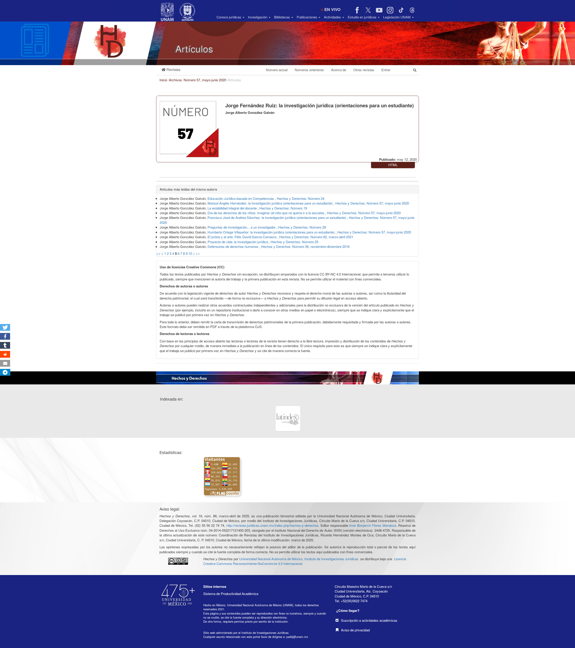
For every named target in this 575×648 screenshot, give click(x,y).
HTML (393, 164)
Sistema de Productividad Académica (230, 593)
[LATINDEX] (288, 418)
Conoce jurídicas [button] (229, 17)
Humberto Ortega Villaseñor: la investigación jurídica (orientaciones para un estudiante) (272, 232)
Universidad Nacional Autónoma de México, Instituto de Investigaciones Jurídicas (298, 558)
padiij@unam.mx (297, 637)
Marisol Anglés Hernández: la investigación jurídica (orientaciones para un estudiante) (271, 203)
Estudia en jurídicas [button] (362, 17)
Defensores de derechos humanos (233, 246)
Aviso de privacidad (355, 630)
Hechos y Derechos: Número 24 (300, 198)
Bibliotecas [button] (282, 17)
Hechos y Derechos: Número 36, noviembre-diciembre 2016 (305, 246)
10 (190, 253)
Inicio (163, 79)
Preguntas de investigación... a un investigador (242, 227)
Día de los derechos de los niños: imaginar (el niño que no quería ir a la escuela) (266, 212)
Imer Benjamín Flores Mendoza (372, 525)
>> (198, 253)
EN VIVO (332, 9)
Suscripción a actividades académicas (369, 620)
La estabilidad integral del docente (233, 208)
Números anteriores (309, 69)
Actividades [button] (333, 17)
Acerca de (338, 69)
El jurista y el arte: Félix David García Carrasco (242, 236)
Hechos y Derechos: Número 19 (283, 208)
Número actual (277, 69)
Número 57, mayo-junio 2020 (205, 79)
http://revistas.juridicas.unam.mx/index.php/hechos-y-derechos (272, 525)
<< (158, 253)
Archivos (176, 79)
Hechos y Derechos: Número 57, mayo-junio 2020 (372, 203)
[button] (171, 70)
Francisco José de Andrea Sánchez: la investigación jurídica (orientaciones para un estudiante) (277, 217)
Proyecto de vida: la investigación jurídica (238, 241)
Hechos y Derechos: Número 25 (294, 241)
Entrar (385, 69)
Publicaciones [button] (307, 17)
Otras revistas (363, 69)
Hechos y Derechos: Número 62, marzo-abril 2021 (316, 236)
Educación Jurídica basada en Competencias (241, 198)
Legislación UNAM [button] (397, 17)
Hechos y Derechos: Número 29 (302, 227)
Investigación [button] (258, 17)
